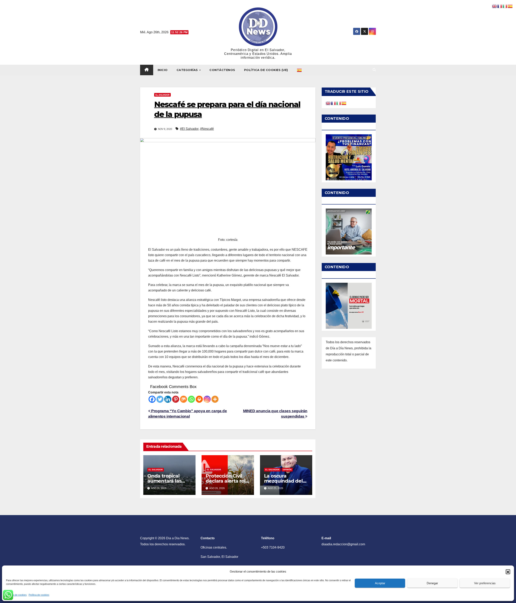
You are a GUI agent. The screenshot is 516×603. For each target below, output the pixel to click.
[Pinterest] (175, 399)
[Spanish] (299, 70)
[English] (328, 103)
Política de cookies (16, 595)
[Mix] (183, 399)
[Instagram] (207, 399)
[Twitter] (159, 399)
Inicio (163, 70)
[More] (214, 399)
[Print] (199, 399)
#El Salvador (189, 128)
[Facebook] (152, 399)
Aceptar (380, 583)
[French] (333, 103)
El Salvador (162, 95)
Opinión (287, 469)
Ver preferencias (485, 583)
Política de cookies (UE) (266, 70)
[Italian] (338, 103)
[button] (508, 572)
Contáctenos (222, 70)
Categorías (188, 70)
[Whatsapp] (191, 399)
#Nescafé (207, 128)
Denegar (432, 583)
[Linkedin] (167, 399)
